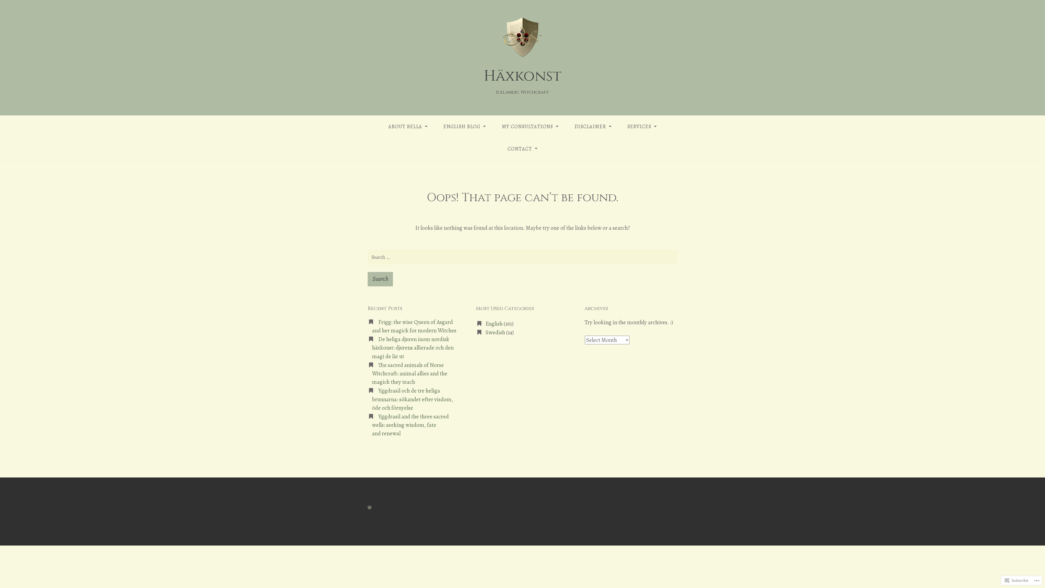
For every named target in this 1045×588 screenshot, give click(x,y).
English (494, 323)
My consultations (527, 126)
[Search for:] (522, 257)
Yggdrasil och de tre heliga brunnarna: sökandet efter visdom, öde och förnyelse (412, 399)
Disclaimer (590, 126)
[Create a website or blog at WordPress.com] (369, 507)
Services (639, 126)
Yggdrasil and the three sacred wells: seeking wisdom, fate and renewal (410, 425)
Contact (520, 149)
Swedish (495, 332)
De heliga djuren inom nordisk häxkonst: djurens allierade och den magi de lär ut (413, 347)
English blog (461, 126)
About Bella (405, 126)
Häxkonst (522, 76)
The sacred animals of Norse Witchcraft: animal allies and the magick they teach (409, 373)
